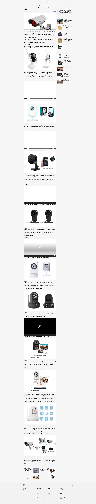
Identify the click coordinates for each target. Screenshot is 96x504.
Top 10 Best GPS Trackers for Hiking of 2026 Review (27, 476)
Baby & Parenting (38, 488)
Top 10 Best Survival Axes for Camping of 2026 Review (67, 80)
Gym (48, 489)
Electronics (32, 5)
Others (37, 497)
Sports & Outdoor (60, 5)
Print (54, 11)
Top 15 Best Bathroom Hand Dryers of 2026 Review (67, 55)
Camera (25, 463)
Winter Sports (62, 489)
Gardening (49, 488)
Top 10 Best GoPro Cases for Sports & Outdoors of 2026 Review (44, 469)
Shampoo (61, 493)
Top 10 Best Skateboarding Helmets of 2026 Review (67, 20)
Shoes (61, 494)
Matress (49, 493)
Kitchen (49, 492)
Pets (54, 5)
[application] (40, 90)
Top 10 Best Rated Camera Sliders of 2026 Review (44, 476)
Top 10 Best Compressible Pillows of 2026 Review (67, 74)
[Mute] (53, 98)
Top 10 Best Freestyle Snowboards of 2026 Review (67, 45)
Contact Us (24, 489)
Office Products (48, 5)
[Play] (24, 98)
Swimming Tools (62, 497)
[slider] (39, 98)
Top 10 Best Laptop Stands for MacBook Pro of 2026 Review (28, 469)
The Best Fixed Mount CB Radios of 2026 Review (67, 61)
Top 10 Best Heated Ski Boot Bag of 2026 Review (67, 33)
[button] (39, 90)
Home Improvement (40, 5)
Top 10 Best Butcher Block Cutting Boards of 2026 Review (67, 26)
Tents (61, 498)
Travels (61, 488)
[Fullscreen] (54, 98)
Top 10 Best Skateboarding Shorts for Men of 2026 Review (67, 39)
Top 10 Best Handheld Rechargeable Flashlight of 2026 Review (67, 67)
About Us (24, 488)
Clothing (37, 489)
